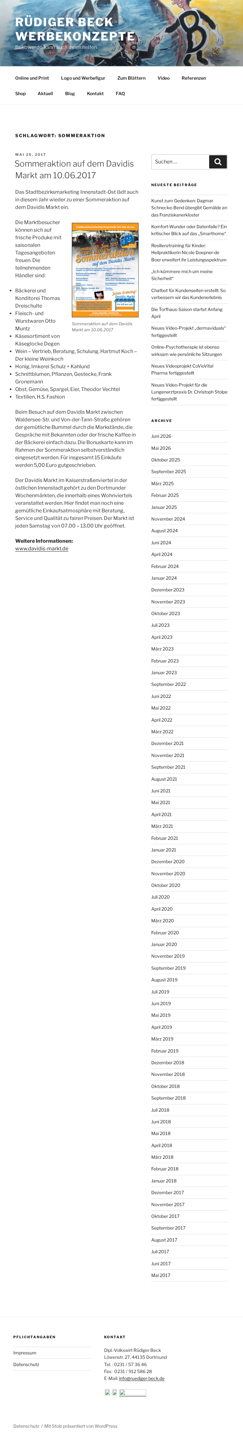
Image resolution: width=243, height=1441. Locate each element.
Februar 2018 (164, 1168)
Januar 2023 (164, 672)
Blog (70, 93)
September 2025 (168, 471)
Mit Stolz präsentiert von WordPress (80, 1426)
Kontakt (95, 93)
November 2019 (168, 956)
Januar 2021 (163, 849)
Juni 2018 (161, 1121)
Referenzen (194, 78)
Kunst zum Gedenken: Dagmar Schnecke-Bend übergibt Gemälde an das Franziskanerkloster (189, 207)
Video (164, 78)
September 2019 (168, 968)
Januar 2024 (164, 578)
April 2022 (161, 720)
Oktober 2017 (165, 1216)
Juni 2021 (161, 790)
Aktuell (45, 93)
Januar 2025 (164, 507)
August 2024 (164, 530)
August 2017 (164, 1240)
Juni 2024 (161, 542)
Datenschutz (26, 1364)
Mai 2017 (160, 1275)
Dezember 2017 (167, 1192)
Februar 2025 (165, 495)
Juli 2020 (160, 897)
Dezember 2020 (168, 861)
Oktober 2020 (165, 885)
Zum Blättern (131, 78)
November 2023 (168, 601)
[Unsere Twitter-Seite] (115, 1393)
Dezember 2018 (167, 1062)
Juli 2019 (160, 991)
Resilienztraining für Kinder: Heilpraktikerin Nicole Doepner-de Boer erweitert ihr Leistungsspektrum (189, 252)
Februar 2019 (164, 1050)
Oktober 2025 (165, 459)
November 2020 (168, 873)
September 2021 (168, 767)
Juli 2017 (160, 1251)
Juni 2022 (161, 696)
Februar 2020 (165, 932)
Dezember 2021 (167, 743)
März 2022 (162, 731)
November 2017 (167, 1204)
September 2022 (168, 684)
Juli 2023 (160, 625)
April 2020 (162, 909)
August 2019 (164, 979)
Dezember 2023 (167, 589)
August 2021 (164, 779)
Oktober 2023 (165, 613)
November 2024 (168, 519)
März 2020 (162, 920)
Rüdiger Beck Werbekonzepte (75, 29)
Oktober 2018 (165, 1086)
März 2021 (162, 826)
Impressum (24, 1352)
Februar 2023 (165, 660)
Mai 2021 (160, 802)
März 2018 (162, 1157)
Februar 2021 (164, 838)
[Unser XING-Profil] (132, 1393)
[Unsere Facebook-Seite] (108, 1393)
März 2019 (162, 1038)
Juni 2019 (161, 1003)
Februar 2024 (165, 566)
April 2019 (161, 1027)
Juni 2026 (161, 436)
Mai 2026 (161, 448)
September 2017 (168, 1227)
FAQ (120, 93)
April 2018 (161, 1145)
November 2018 (168, 1074)
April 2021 (161, 814)
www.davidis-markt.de (41, 549)
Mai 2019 (161, 1015)
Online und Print (32, 78)
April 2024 (161, 554)
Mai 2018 (161, 1133)
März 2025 (162, 483)
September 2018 (168, 1098)
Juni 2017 (161, 1263)
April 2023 (161, 637)
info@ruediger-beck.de (142, 1378)
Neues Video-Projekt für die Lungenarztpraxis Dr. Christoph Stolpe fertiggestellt (189, 392)
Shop (20, 93)
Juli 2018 (160, 1110)
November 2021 (167, 755)
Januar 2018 (164, 1180)
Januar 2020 (164, 944)
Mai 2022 (161, 708)
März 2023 (162, 648)
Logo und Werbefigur (83, 78)
